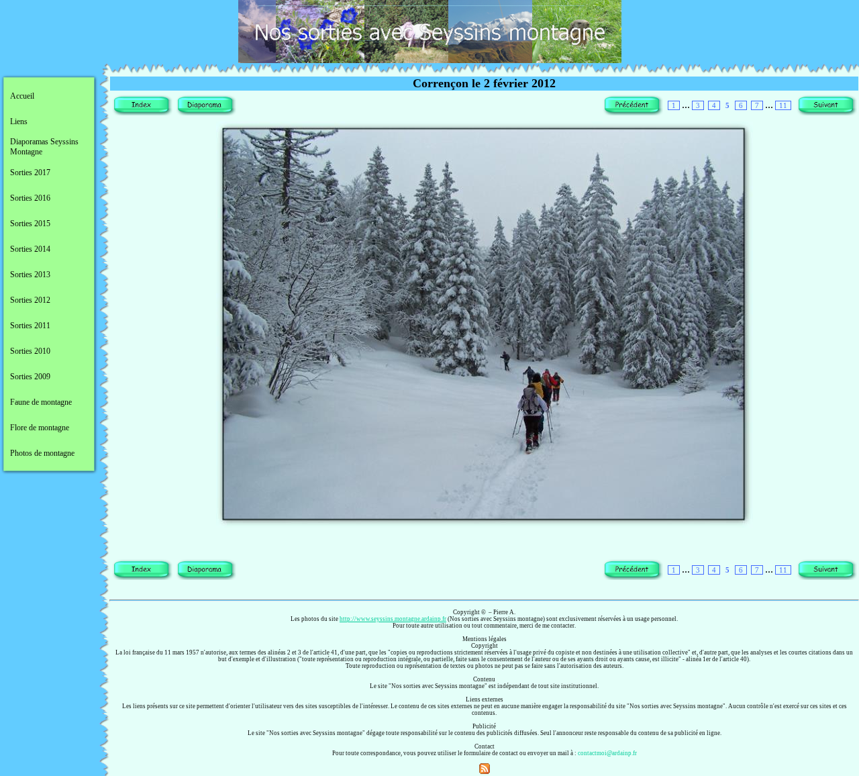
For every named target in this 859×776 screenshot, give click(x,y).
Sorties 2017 (30, 172)
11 (783, 105)
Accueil (22, 96)
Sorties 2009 (30, 376)
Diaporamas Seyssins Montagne (44, 146)
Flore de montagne (39, 427)
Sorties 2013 (30, 274)
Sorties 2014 (30, 249)
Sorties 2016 (30, 198)
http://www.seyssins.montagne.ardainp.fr (393, 619)
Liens (19, 121)
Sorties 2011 (30, 325)
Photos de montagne (42, 453)
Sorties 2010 (30, 351)
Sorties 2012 (30, 300)
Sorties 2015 (30, 223)
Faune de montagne (41, 402)
